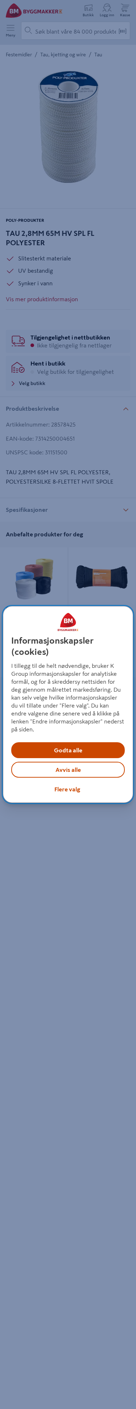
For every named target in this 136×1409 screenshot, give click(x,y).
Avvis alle (68, 770)
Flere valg (67, 789)
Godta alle (68, 750)
